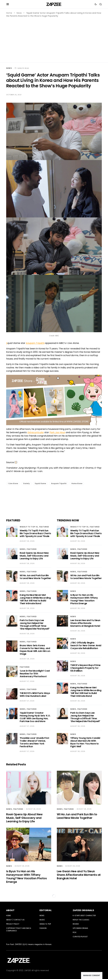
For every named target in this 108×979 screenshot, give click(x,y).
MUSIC (42, 920)
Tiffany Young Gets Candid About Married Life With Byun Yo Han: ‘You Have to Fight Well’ (85, 742)
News (19, 13)
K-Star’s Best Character (84, 915)
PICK (74, 932)
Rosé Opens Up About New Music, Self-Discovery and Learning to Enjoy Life (34, 555)
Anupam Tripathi (35, 343)
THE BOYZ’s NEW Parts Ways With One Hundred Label (35, 695)
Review (76, 924)
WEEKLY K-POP (45, 924)
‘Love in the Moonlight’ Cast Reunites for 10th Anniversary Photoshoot (35, 673)
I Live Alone (13, 483)
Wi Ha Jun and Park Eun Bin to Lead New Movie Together (35, 577)
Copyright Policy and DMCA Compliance (18, 929)
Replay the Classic (81, 920)
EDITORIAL (46, 910)
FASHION (43, 928)
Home (9, 13)
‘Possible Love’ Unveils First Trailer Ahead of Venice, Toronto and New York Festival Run (34, 742)
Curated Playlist (80, 936)
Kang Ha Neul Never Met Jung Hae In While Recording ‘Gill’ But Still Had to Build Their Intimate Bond (35, 599)
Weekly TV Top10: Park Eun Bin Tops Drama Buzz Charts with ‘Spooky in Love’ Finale (35, 533)
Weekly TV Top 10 (29, 527)
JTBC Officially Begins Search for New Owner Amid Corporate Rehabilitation (85, 645)
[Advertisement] (54, 38)
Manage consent (91, 975)
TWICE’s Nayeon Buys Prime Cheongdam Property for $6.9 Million (85, 668)
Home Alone (76, 483)
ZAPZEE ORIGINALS (83, 910)
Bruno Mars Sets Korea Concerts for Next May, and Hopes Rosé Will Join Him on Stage (35, 650)
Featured (44, 527)
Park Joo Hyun (57, 432)
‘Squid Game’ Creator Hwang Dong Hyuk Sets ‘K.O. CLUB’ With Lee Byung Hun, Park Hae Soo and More (35, 717)
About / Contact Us (15, 920)
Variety (26, 483)
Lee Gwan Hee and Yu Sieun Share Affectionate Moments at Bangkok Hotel (85, 623)
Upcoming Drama (80, 928)
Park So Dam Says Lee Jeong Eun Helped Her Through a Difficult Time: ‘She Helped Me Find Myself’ (35, 624)
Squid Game (40, 483)
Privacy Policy (12, 924)
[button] (7, 4)
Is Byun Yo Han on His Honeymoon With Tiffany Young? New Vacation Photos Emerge (84, 599)
